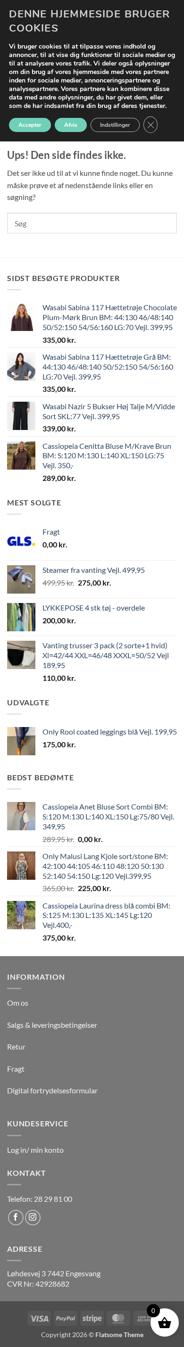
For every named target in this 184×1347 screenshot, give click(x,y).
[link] (53, 1273)
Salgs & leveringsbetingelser (52, 1024)
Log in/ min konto (35, 1149)
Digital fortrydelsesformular (52, 1090)
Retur (16, 1046)
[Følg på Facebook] (16, 1217)
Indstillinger (115, 125)
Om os (17, 1002)
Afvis (70, 125)
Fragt (16, 1068)
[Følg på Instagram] (33, 1217)
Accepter (30, 125)
